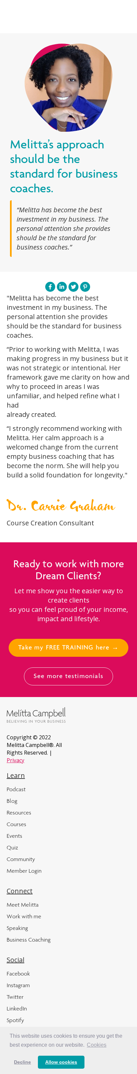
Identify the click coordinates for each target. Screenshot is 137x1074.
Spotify (15, 1020)
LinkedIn (17, 1008)
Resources (19, 812)
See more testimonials (68, 676)
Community (21, 859)
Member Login (24, 870)
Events (14, 835)
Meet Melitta (23, 904)
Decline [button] (22, 1062)
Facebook (18, 973)
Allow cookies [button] (61, 1062)
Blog (12, 801)
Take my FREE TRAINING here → (68, 648)
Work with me (24, 916)
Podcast (16, 789)
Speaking (17, 928)
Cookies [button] (96, 1045)
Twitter (15, 996)
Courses (16, 824)
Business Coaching (29, 939)
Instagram (18, 985)
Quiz (12, 847)
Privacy (15, 760)
